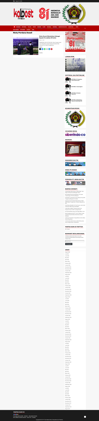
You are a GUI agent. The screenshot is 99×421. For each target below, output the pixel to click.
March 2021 (67, 373)
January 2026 (67, 265)
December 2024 (68, 289)
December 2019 (68, 401)
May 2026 (67, 257)
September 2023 (68, 317)
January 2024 (67, 309)
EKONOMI (39, 26)
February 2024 (68, 308)
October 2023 (67, 315)
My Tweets (67, 229)
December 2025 (68, 267)
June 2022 (67, 345)
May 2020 (67, 391)
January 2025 (67, 287)
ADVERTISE (70, 26)
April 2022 (67, 349)
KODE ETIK (29, 417)
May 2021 (67, 369)
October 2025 (67, 270)
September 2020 (68, 384)
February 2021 (68, 375)
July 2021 (67, 365)
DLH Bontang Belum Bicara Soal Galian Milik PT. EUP (75, 211)
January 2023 (67, 332)
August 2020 (67, 386)
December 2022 (68, 334)
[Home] (14, 27)
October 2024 (67, 293)
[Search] (85, 28)
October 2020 (67, 382)
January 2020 (67, 399)
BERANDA (18, 26)
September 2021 (68, 362)
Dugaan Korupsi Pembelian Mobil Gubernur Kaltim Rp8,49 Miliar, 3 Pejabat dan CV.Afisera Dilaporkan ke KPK (75, 202)
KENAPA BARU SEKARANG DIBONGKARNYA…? (73, 67)
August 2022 (67, 341)
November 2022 (68, 336)
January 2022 (67, 354)
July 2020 (67, 388)
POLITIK (29, 26)
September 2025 (68, 272)
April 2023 (67, 326)
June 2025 (67, 278)
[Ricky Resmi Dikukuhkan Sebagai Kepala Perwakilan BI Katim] (25, 46)
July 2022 (67, 343)
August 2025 (67, 274)
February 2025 (68, 285)
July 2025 (67, 276)
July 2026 (67, 254)
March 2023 (67, 328)
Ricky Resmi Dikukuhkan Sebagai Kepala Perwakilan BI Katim (49, 37)
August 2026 (67, 252)
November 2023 (68, 313)
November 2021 (68, 358)
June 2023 (67, 323)
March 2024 (67, 306)
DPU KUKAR (22, 29)
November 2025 (68, 268)
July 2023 (67, 321)
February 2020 (68, 397)
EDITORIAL (24, 26)
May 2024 (67, 302)
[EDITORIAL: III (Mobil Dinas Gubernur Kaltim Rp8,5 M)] (68, 100)
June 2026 (67, 255)
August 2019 (67, 408)
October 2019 (67, 405)
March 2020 (67, 395)
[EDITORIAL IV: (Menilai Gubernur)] (68, 94)
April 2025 (67, 282)
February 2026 (68, 263)
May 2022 (67, 347)
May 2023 (67, 324)
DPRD (77, 26)
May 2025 (67, 280)
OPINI (33, 29)
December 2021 (68, 356)
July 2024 (67, 298)
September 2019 (68, 406)
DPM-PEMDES (16, 29)
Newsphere (54, 419)
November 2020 (68, 380)
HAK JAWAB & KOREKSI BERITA (19, 417)
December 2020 (68, 378)
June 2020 (67, 390)
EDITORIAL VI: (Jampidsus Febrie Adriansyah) (77, 80)
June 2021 (67, 367)
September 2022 (68, 339)
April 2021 (67, 371)
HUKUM (34, 26)
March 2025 (67, 283)
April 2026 (67, 259)
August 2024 (67, 296)
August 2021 (67, 364)
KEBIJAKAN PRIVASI (33, 416)
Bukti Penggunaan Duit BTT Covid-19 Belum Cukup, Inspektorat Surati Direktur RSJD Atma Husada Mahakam (74, 215)
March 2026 (67, 261)
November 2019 (68, 403)
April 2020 (67, 393)
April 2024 (67, 304)
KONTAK (34, 417)
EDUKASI (28, 29)
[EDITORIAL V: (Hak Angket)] (68, 87)
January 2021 (67, 377)
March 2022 (67, 350)
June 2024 (67, 300)
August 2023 (67, 319)
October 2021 (67, 360)
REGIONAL (49, 26)
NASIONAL (55, 26)
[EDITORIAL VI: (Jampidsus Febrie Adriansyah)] (68, 80)
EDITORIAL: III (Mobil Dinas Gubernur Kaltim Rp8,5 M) (77, 100)
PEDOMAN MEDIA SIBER (18, 416)
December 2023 (68, 311)
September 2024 (68, 295)
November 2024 (68, 291)
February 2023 (68, 330)
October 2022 (67, 337)
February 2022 (68, 352)
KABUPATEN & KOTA (63, 26)
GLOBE (44, 26)
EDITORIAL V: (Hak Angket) (77, 86)
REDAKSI (26, 416)
